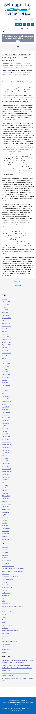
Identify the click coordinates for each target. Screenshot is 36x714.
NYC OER (4, 614)
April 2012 (4, 523)
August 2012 (5, 512)
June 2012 (5, 517)
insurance (4, 590)
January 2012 (5, 531)
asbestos (4, 549)
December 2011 (6, 533)
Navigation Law (6, 603)
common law (5, 563)
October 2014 (5, 447)
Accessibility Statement (18, 702)
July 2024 (4, 307)
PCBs (3, 619)
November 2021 (6, 342)
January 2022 (5, 336)
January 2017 (5, 399)
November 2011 (6, 536)
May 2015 (4, 431)
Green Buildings (6, 584)
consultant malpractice (8, 566)
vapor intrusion (6, 644)
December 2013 (6, 469)
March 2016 (5, 409)
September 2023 (6, 318)
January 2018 (5, 388)
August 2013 (5, 479)
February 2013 (6, 496)
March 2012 (5, 525)
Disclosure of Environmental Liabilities (12, 571)
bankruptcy (5, 552)
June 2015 (5, 428)
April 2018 (4, 380)
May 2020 (4, 355)
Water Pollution (6, 649)
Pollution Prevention (7, 625)
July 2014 (4, 455)
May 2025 (4, 299)
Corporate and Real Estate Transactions (13, 568)
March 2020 (5, 361)
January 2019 (5, 377)
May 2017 (4, 393)
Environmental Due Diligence (18, 65)
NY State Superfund (7, 611)
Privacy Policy (7, 702)
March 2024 (5, 312)
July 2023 (4, 320)
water (3, 646)
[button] (18, 46)
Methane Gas (5, 595)
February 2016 (6, 412)
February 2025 (6, 301)
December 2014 (6, 442)
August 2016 (5, 407)
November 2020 (6, 353)
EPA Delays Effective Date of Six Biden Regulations (16, 665)
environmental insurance (8, 579)
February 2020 (6, 363)
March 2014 (5, 461)
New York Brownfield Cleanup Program (12, 606)
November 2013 (6, 471)
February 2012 (6, 528)
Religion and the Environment (10, 630)
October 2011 (5, 539)
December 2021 (6, 339)
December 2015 (6, 417)
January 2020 (5, 366)
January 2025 (5, 304)
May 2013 (4, 488)
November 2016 (6, 404)
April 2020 (4, 358)
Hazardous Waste (7, 587)
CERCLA (12, 63)
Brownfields (6, 63)
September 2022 (6, 326)
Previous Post (18, 281)
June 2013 (5, 485)
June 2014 (5, 458)
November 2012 (6, 504)
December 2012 (6, 501)
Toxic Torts (5, 636)
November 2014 (6, 444)
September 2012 (6, 509)
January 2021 (5, 350)
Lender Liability (10, 67)
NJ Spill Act (5, 609)
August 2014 (5, 452)
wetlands (4, 652)
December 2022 (6, 323)
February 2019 (6, 374)
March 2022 (5, 334)
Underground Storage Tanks (9, 641)
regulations (5, 628)
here (10, 151)
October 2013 (5, 474)
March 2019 (5, 372)
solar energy (5, 633)
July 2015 (4, 425)
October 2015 (5, 420)
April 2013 (4, 490)
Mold (3, 598)
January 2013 (5, 498)
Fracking (4, 582)
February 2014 (6, 463)
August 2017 (5, 390)
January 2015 (5, 439)
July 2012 (4, 515)
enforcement (5, 574)
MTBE (3, 601)
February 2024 (6, 315)
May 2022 (4, 328)
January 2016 (5, 415)
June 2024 (5, 309)
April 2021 (4, 347)
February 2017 (6, 396)
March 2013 (5, 493)
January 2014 (5, 466)
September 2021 (6, 345)
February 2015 (6, 436)
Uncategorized (6, 638)
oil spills (4, 617)
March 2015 (5, 434)
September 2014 (6, 450)
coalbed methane (6, 560)
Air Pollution (5, 547)
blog (9, 70)
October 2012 (5, 506)
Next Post (18, 285)
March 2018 (5, 382)
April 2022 (4, 331)
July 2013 (4, 482)
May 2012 (4, 520)
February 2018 (6, 385)
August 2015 (5, 423)
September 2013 (6, 477)
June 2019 (5, 369)
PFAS (3, 622)
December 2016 (6, 401)
